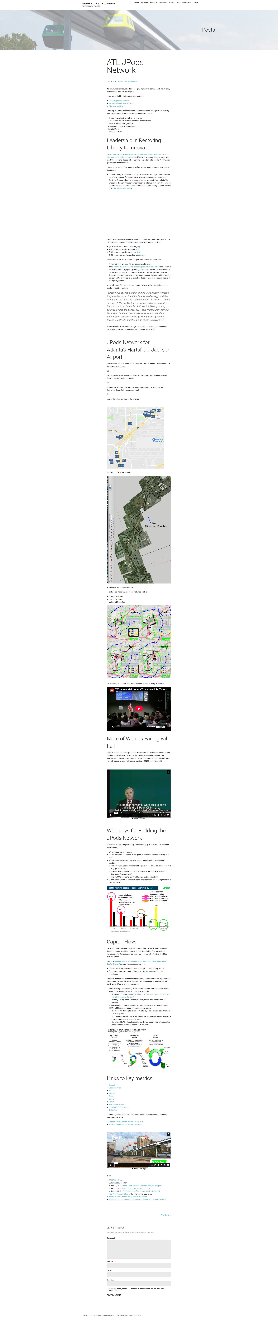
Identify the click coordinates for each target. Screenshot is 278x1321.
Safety (111, 1099)
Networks (144, 2)
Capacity (112, 1085)
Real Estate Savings (116, 1104)
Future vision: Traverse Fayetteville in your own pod (141, 1186)
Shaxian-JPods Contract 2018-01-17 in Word (126, 1122)
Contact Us (163, 2)
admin (120, 82)
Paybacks (113, 1093)
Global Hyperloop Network (119, 101)
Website (110, 1280)
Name (110, 1262)
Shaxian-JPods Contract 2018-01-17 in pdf (125, 1125)
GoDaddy (138, 1315)
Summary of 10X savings (118, 1107)
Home (136, 2)
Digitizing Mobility (116, 106)
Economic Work (115, 1088)
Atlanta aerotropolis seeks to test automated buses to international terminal (137, 1200)
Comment (111, 1238)
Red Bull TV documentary (118, 1194)
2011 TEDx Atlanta (116, 1180)
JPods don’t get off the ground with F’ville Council (141, 1191)
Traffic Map (113, 1110)
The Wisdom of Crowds (122, 188)
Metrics (112, 1091)
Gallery (172, 2)
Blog (178, 2)
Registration (186, 2)
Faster (111, 1102)
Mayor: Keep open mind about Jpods (136, 1188)
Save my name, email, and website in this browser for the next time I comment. (137, 1289)
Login (196, 2)
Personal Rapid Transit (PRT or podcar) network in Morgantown (136, 267)
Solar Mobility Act (139, 994)
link (127, 163)
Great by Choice (120, 961)
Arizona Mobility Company (98, 3)
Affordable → (166, 1215)
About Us (153, 2)
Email (109, 1271)
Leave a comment (131, 82)
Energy (111, 1096)
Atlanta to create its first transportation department (128, 1197)
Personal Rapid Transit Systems (121, 103)
